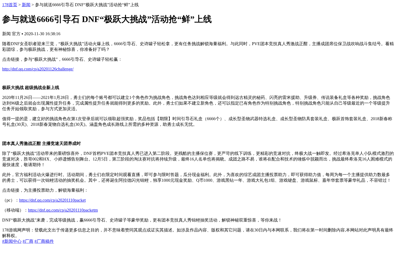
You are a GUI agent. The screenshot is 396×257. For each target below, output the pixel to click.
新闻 (26, 4)
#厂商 (28, 241)
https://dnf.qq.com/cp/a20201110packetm (63, 210)
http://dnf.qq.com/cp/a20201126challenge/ (38, 69)
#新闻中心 (12, 241)
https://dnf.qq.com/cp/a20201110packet (52, 200)
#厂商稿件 (44, 241)
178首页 (9, 4)
